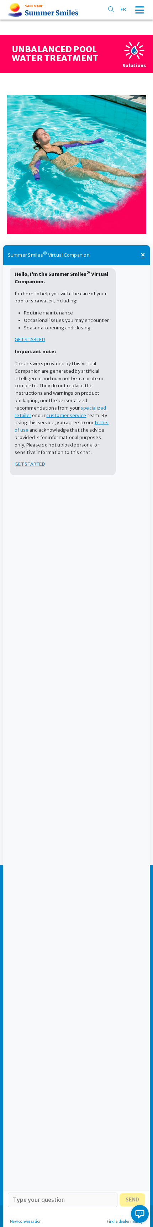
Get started (30, 339)
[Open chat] (140, 1214)
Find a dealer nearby (125, 1221)
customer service (66, 415)
